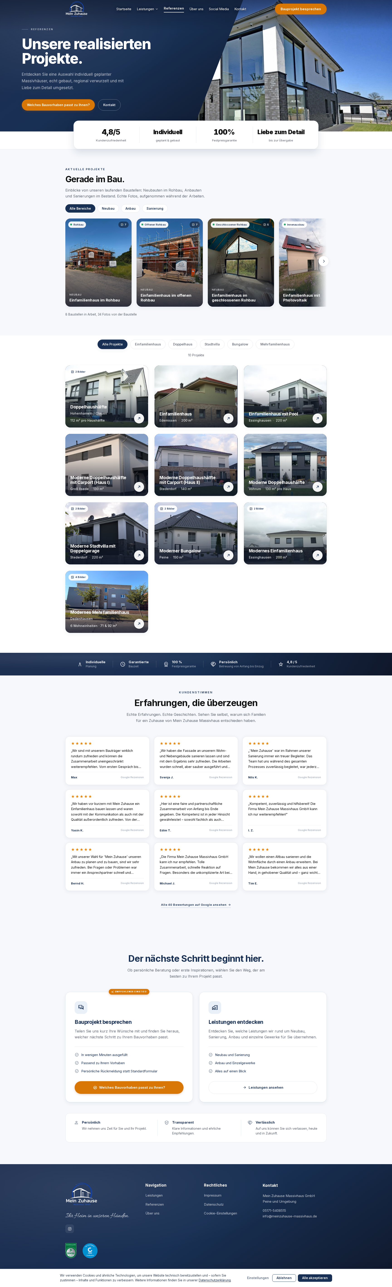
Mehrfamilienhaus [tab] (275, 344)
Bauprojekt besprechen (301, 9)
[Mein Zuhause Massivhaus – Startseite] (76, 9)
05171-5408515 (274, 1210)
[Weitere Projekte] (323, 261)
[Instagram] (69, 1228)
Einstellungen (258, 1278)
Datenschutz (214, 1204)
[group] (196, 264)
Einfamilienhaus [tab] (148, 344)
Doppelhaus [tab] (182, 344)
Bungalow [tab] (240, 344)
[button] (98, 263)
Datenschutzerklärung (215, 1280)
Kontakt (240, 9)
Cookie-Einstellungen (220, 1213)
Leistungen (145, 9)
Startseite (123, 9)
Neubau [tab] (108, 208)
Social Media (219, 9)
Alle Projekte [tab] (112, 344)
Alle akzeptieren (315, 1278)
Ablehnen (284, 1278)
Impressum (212, 1195)
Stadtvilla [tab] (212, 344)
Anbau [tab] (130, 208)
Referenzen (174, 8)
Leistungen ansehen (263, 1087)
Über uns (196, 9)
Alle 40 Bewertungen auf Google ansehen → (196, 904)
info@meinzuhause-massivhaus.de (290, 1216)
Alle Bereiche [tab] (80, 208)
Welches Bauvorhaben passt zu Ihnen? (58, 105)
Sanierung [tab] (155, 208)
